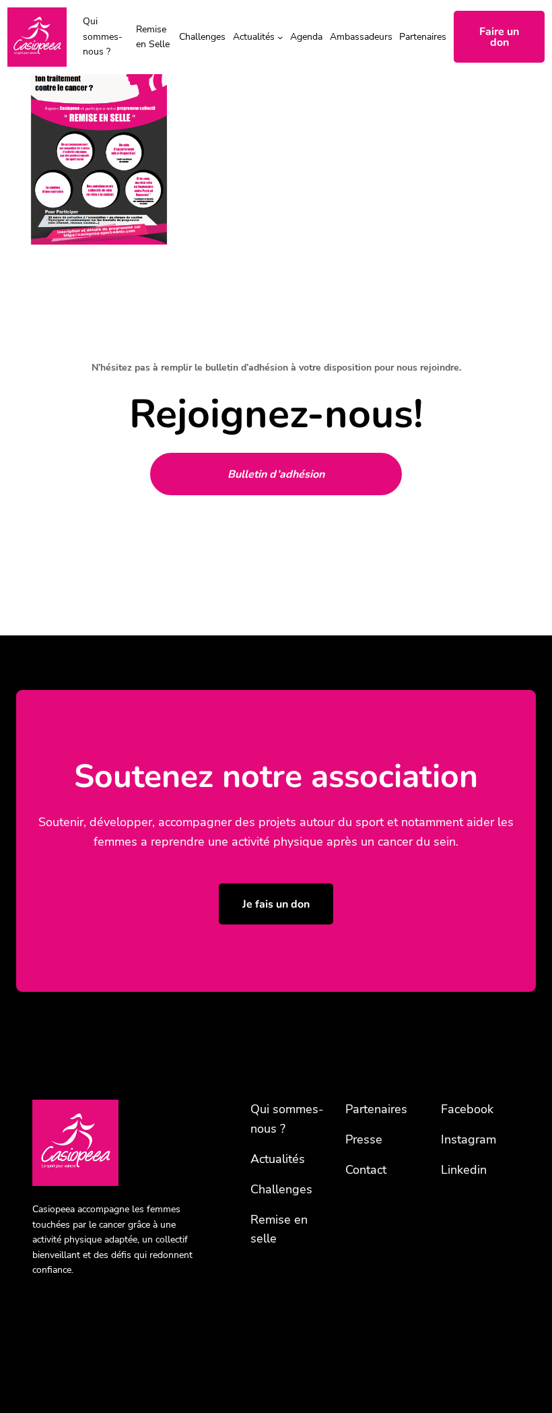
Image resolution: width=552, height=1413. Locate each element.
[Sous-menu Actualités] (280, 37)
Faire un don (499, 37)
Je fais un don (276, 904)
